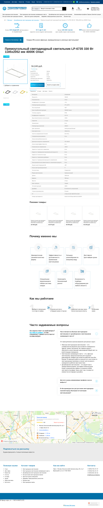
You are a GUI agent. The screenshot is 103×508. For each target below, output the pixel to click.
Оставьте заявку (36, 332)
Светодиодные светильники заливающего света (33, 14)
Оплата (50, 91)
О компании (7, 2)
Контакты (39, 2)
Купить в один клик (53, 85)
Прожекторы (67, 16)
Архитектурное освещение (32, 16)
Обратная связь (9, 480)
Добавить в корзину (37, 85)
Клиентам (21, 2)
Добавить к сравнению (11, 85)
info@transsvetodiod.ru (84, 2)
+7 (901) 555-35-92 (67, 2)
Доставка (14, 2)
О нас (6, 469)
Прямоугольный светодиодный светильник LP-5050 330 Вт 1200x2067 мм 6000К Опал (73, 221)
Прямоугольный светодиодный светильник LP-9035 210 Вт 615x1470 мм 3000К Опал (90, 221)
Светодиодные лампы (29, 482)
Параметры (33, 91)
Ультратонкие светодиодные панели (12, 16)
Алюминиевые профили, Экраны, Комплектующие (87, 14)
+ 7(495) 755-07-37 (47, 2)
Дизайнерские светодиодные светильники (60, 14)
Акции (33, 2)
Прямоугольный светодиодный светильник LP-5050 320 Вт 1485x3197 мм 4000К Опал (55, 221)
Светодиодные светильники (10, 14)
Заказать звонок (95, 2)
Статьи (7, 474)
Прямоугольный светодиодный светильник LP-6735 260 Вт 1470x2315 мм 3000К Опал (38, 221)
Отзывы (28, 2)
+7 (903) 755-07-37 (57, 2)
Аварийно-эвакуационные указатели (52, 16)
